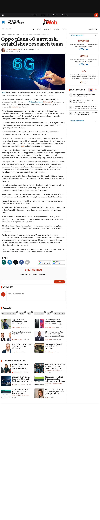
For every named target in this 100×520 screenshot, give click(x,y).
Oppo (4, 93)
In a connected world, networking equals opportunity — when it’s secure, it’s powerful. (83, 45)
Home (3, 34)
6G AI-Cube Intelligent (39, 102)
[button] (3, 15)
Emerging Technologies (14, 34)
